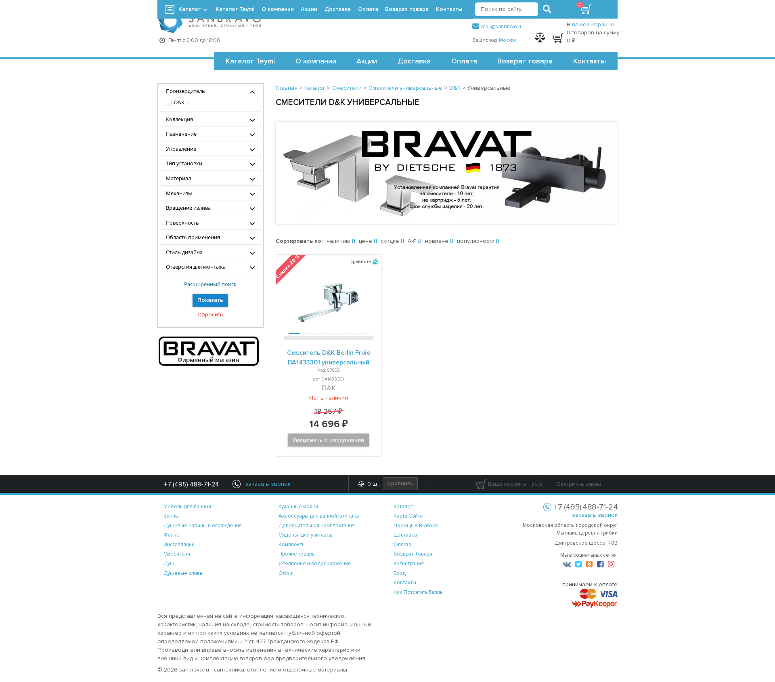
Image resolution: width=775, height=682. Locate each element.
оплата (402, 544)
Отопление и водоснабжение (315, 563)
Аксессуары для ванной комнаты (319, 516)
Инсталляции (179, 544)
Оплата (464, 61)
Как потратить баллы (419, 592)
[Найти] (547, 9)
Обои (285, 573)
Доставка (414, 61)
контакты (405, 582)
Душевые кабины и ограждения (202, 525)
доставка (405, 535)
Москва (508, 40)
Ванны (171, 516)
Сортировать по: (299, 241)
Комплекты (292, 544)
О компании (315, 61)
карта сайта (408, 516)
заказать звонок (595, 515)
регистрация (409, 563)
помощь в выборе (416, 525)
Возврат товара (525, 61)
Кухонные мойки (298, 506)
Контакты (589, 61)
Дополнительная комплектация (317, 525)
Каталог (189, 9)
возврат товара (413, 554)
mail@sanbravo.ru (502, 26)
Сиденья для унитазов (306, 535)
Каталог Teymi (250, 61)
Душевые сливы (183, 573)
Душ (168, 563)
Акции (366, 61)
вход (400, 573)
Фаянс (171, 535)
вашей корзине (593, 24)
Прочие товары (297, 554)
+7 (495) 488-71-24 (191, 484)
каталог (403, 506)
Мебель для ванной (187, 506)
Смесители (176, 554)
